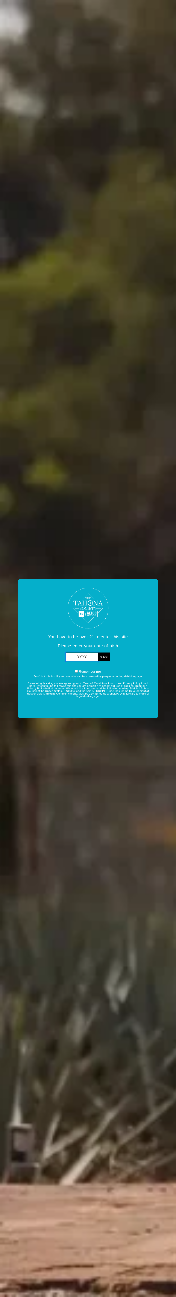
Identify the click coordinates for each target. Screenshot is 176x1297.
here (118, 683)
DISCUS (69, 690)
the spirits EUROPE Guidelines (101, 690)
